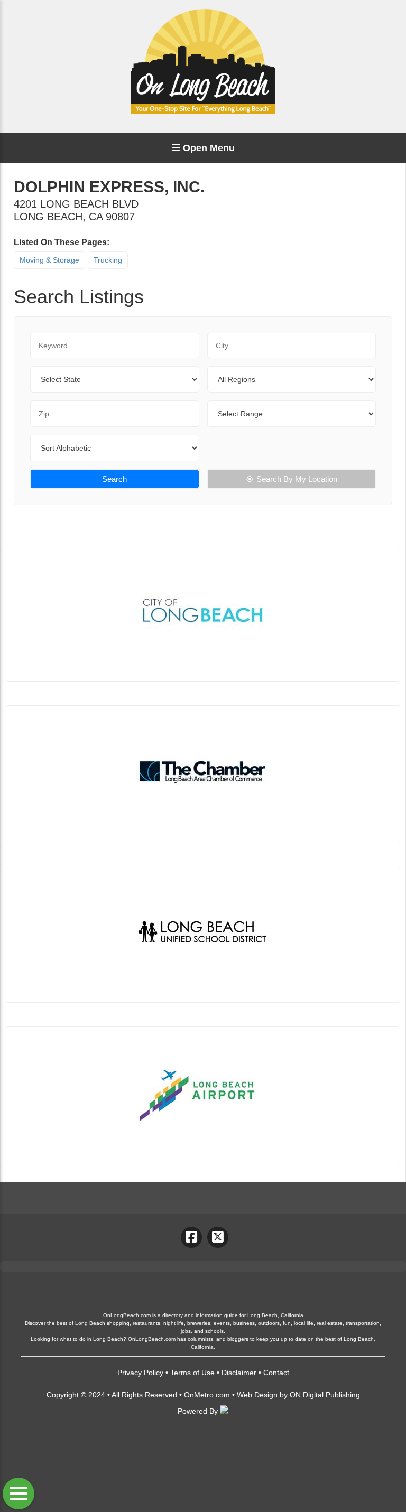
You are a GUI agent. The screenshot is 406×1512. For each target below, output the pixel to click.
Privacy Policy (140, 1372)
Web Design (257, 1394)
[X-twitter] (217, 1237)
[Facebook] (191, 1237)
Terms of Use (192, 1372)
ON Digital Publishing (325, 1394)
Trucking (108, 260)
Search (114, 478)
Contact (276, 1372)
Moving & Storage (49, 260)
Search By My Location (296, 478)
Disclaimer (239, 1372)
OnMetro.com (207, 1394)
